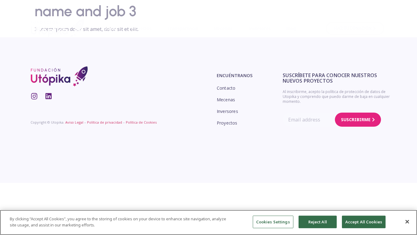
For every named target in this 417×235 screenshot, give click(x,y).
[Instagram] (34, 96)
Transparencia (182, 28)
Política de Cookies (141, 122)
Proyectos (141, 28)
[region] (208, 222)
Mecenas (223, 28)
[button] (355, 28)
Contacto (226, 88)
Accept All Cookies (363, 222)
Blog (291, 28)
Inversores (259, 28)
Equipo (108, 28)
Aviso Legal (74, 122)
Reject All (317, 222)
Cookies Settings (273, 222)
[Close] (407, 221)
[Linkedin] (48, 96)
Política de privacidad (104, 122)
